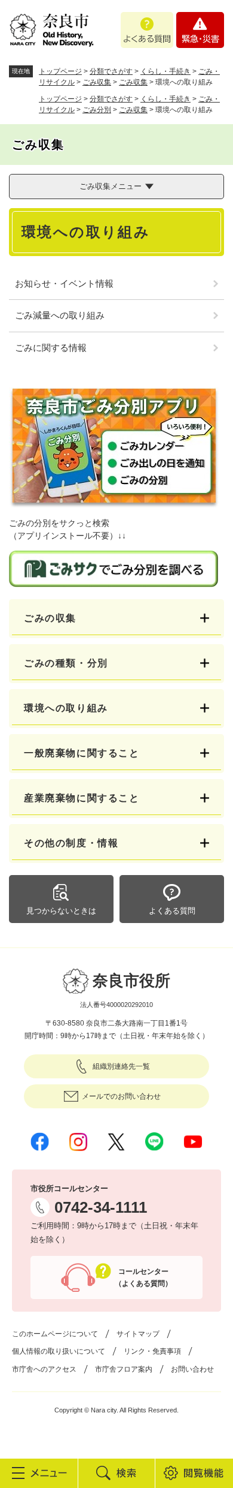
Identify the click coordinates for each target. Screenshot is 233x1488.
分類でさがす (111, 71)
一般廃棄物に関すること (82, 753)
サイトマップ (138, 1334)
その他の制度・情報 (71, 843)
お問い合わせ (192, 1369)
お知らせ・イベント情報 (64, 283)
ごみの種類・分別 (66, 663)
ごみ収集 (96, 82)
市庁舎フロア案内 (123, 1369)
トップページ (60, 71)
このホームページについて (55, 1334)
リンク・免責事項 (152, 1351)
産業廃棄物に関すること (82, 798)
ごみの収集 (50, 618)
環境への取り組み (66, 708)
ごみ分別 (96, 110)
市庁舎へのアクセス (44, 1369)
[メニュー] (39, 1473)
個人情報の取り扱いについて (58, 1351)
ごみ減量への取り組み (60, 315)
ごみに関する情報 (51, 347)
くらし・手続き (165, 71)
